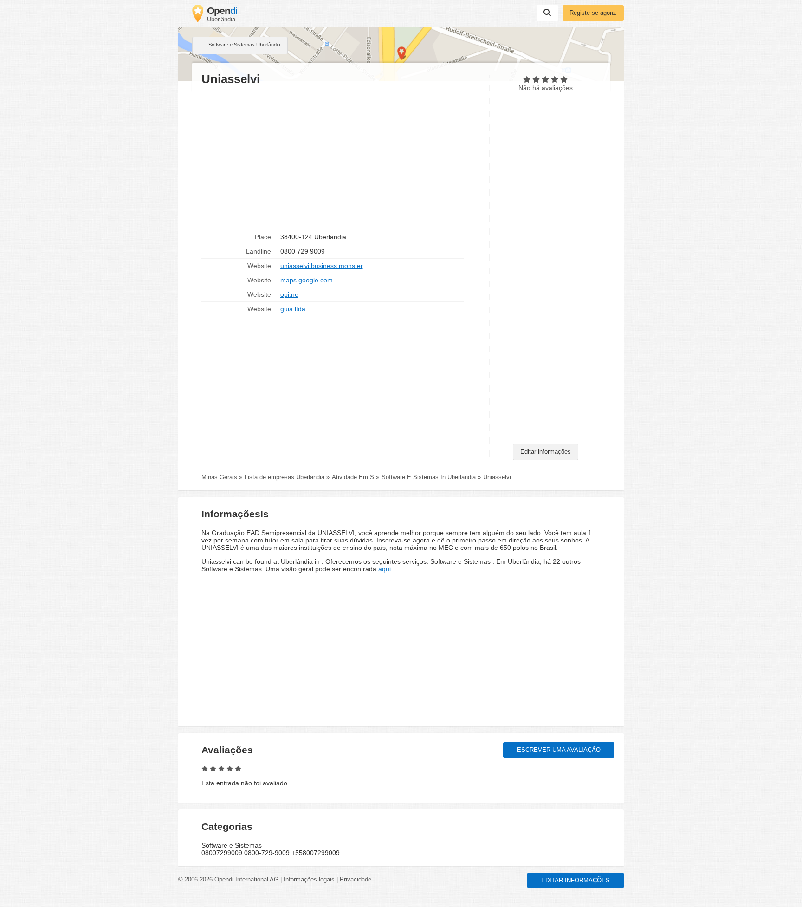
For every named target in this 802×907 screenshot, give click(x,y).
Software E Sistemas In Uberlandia (429, 477)
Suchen (547, 13)
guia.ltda (292, 309)
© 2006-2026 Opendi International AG (228, 879)
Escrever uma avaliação (559, 750)
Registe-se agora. (593, 13)
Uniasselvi (497, 477)
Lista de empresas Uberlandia (284, 477)
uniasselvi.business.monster (321, 265)
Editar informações (545, 452)
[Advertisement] (340, 158)
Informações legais (309, 879)
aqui (384, 569)
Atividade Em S (353, 477)
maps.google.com (306, 280)
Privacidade (355, 879)
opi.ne (289, 294)
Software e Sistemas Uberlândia (243, 44)
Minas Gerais (219, 477)
